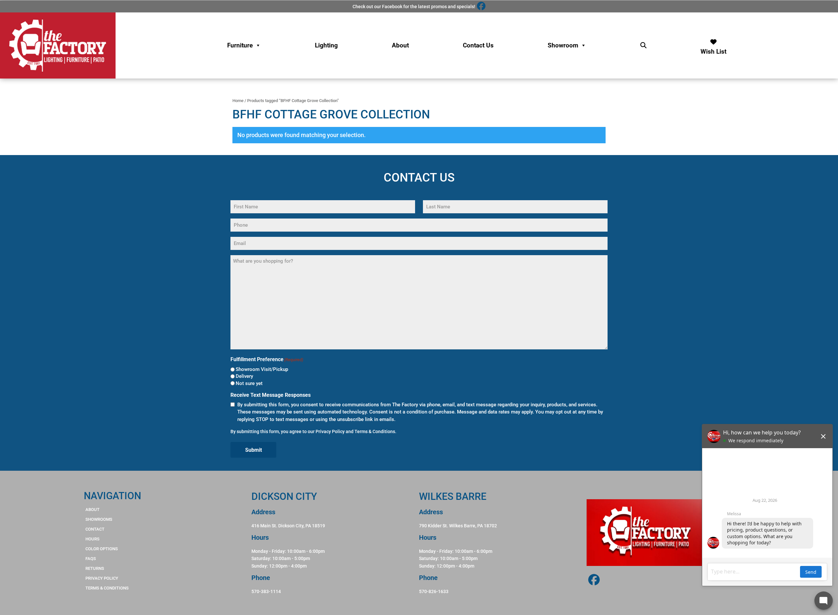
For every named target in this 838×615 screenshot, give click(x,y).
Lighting (326, 45)
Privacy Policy (330, 431)
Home (238, 100)
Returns (94, 568)
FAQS (90, 558)
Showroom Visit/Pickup (262, 369)
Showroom (563, 45)
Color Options (101, 548)
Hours (92, 538)
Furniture (240, 45)
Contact (94, 529)
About (400, 45)
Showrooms (98, 519)
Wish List (713, 50)
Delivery (244, 376)
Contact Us (478, 45)
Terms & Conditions (375, 431)
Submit (253, 450)
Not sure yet (249, 383)
